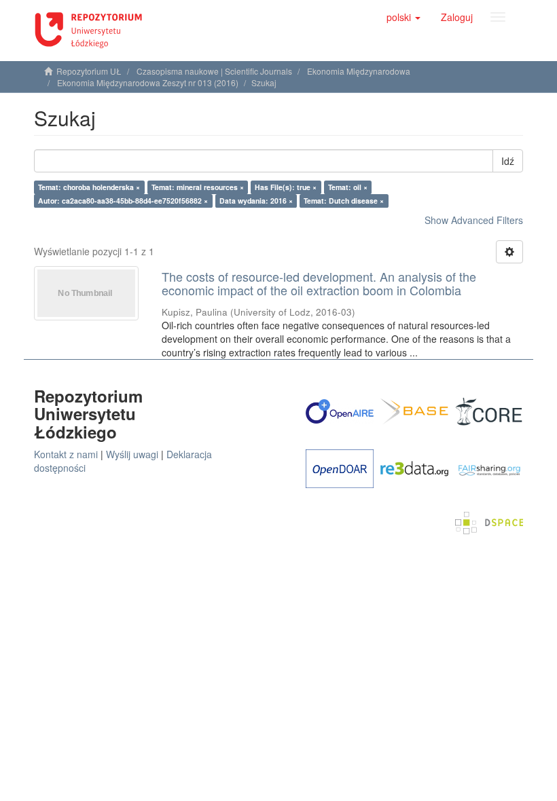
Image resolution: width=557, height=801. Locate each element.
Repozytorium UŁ (89, 71)
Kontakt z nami (66, 454)
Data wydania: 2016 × (256, 200)
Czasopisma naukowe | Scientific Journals (214, 71)
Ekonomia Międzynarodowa (358, 71)
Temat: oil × (347, 187)
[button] (403, 17)
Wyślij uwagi (132, 454)
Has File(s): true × (286, 187)
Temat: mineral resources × (197, 187)
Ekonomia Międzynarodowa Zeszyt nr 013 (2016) (147, 82)
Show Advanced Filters (474, 220)
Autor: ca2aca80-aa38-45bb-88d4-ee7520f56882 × (123, 200)
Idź (507, 161)
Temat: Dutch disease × (344, 200)
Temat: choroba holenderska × (89, 187)
